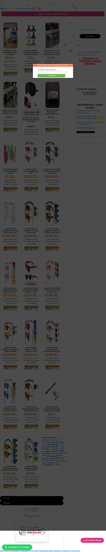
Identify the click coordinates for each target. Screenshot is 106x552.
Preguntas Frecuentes (30, 551)
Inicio (2, 551)
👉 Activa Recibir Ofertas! (92, 540)
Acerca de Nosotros (13, 551)
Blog (51, 551)
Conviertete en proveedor (70, 551)
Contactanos (44, 551)
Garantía (56, 551)
